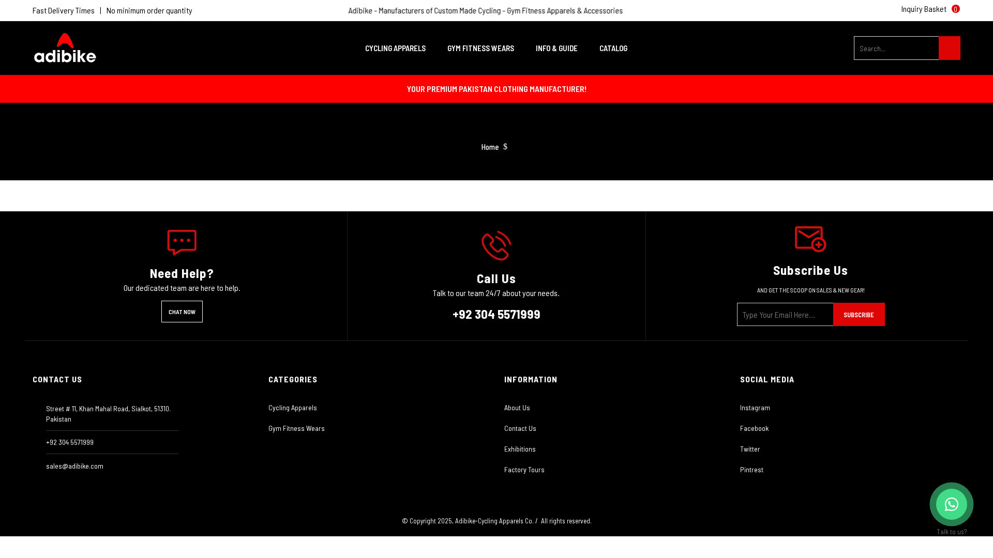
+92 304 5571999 (496, 313)
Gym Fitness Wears (296, 428)
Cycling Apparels (292, 407)
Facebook (754, 428)
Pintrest (751, 469)
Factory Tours (524, 469)
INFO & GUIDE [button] (557, 48)
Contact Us (520, 428)
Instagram (755, 407)
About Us (517, 407)
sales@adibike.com (74, 465)
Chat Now (182, 311)
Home (490, 147)
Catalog (613, 48)
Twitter (750, 448)
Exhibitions (520, 448)
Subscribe (859, 315)
